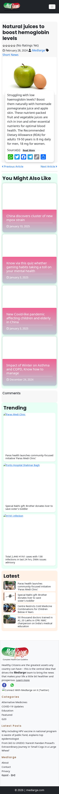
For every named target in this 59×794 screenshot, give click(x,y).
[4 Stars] (11, 45)
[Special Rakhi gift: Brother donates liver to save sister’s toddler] (10, 596)
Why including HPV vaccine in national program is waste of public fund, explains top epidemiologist (29, 734)
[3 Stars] (9, 45)
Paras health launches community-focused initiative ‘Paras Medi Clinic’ (29, 457)
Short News (10, 55)
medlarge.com (35, 790)
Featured (7, 714)
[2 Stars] (6, 45)
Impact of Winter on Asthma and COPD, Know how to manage (27, 369)
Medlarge (38, 50)
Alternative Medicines (14, 702)
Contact (6, 766)
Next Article (48, 166)
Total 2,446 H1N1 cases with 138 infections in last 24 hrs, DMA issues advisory (25, 559)
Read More (29, 150)
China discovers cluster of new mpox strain (29, 218)
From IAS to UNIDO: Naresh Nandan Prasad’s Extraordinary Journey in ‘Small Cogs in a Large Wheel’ (29, 746)
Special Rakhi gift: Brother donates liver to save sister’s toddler (29, 507)
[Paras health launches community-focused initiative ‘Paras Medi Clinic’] (10, 585)
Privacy (6, 771)
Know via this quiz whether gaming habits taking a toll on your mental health (28, 267)
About (5, 762)
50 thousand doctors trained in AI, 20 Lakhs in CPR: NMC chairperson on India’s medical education (35, 622)
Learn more (23, 680)
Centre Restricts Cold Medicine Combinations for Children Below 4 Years (35, 609)
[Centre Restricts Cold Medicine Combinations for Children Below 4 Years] (10, 608)
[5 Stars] (14, 45)
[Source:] (38, 150)
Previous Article (13, 166)
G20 (4, 719)
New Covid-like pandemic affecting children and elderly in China (28, 318)
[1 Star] (3, 45)
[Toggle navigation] (52, 6)
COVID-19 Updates (13, 706)
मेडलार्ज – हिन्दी (8, 775)
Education (7, 710)
